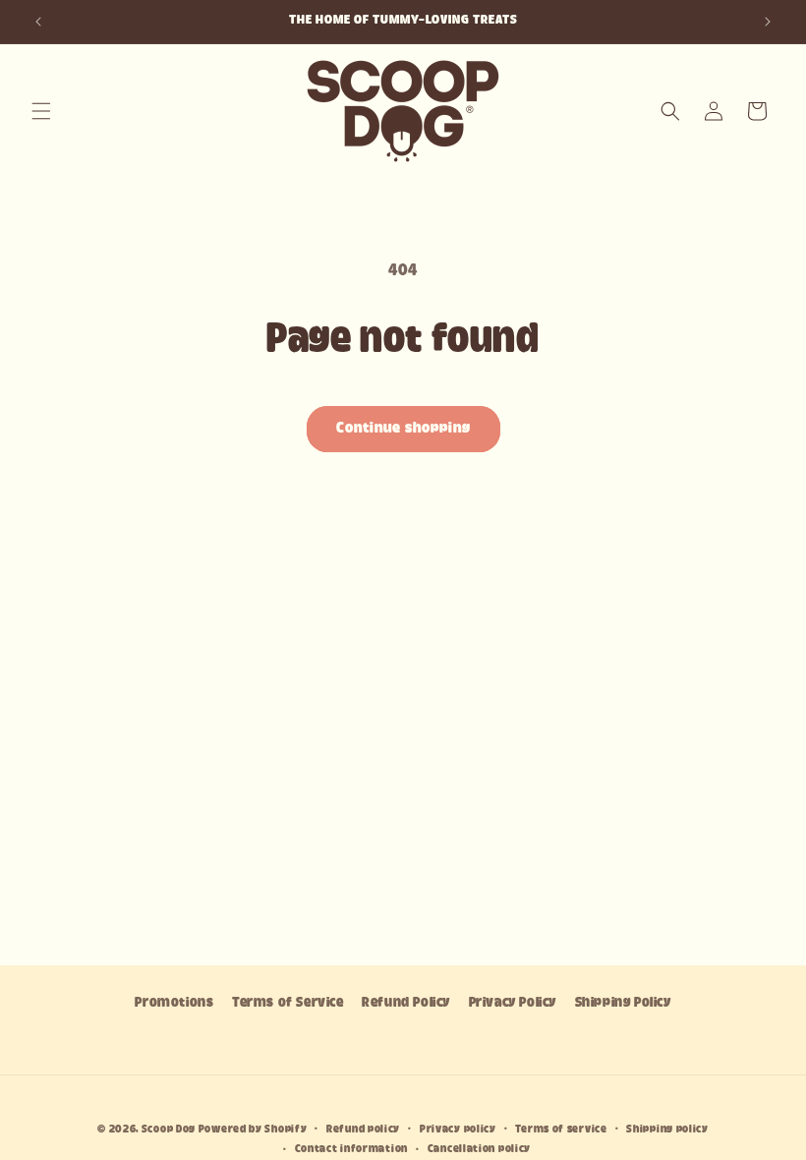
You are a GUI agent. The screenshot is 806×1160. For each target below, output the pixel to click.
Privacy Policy (512, 1003)
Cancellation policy (479, 1149)
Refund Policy (406, 1003)
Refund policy (363, 1129)
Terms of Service (288, 1003)
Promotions (174, 1003)
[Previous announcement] (38, 21)
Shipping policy (667, 1129)
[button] (41, 111)
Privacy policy (458, 1129)
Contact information (351, 1149)
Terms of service (560, 1129)
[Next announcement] (767, 21)
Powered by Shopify (253, 1129)
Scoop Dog (170, 1129)
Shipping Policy (623, 1003)
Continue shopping (403, 428)
